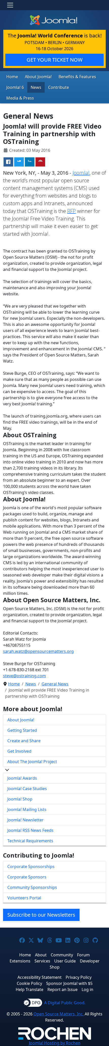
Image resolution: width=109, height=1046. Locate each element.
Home (12, 76)
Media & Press (20, 98)
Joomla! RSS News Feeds (30, 830)
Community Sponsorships (32, 887)
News (36, 87)
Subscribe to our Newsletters (41, 914)
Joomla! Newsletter (25, 820)
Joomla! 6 (15, 87)
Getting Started (22, 730)
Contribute (58, 87)
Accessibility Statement (39, 977)
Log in (87, 989)
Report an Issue (62, 989)
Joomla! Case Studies (27, 788)
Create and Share (24, 741)
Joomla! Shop (19, 799)
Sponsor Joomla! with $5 (69, 983)
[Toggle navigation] (10, 5)
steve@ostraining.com (24, 676)
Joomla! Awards (22, 778)
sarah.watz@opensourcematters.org (38, 651)
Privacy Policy (79, 977)
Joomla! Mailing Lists (26, 809)
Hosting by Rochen (54, 1043)
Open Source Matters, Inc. (58, 1014)
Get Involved (19, 751)
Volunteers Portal (24, 898)
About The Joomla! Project (32, 761)
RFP (71, 211)
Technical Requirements (30, 841)
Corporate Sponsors (26, 877)
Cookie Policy (29, 983)
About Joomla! (38, 76)
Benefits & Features (77, 76)
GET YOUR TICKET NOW (55, 59)
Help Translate (29, 989)
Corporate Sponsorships (31, 866)
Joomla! (80, 172)
